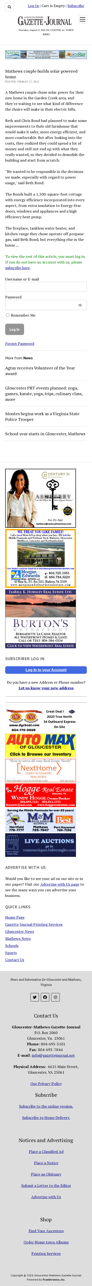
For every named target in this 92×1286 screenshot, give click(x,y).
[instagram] (55, 997)
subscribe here (17, 267)
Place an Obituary (46, 1174)
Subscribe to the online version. (46, 1106)
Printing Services (46, 1253)
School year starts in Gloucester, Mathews (45, 433)
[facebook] (45, 997)
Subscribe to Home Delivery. (46, 1117)
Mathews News (18, 938)
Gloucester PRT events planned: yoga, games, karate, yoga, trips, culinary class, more (44, 393)
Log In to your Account (46, 670)
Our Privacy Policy (46, 1083)
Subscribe (75, 5)
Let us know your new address (46, 688)
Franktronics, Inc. (54, 1279)
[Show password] (80, 305)
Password (13, 297)
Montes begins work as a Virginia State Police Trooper (42, 416)
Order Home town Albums (46, 1242)
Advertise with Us (46, 1196)
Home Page (15, 917)
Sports (11, 952)
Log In (33, 5)
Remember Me (22, 315)
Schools (11, 945)
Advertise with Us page (59, 884)
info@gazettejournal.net (53, 1055)
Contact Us (14, 959)
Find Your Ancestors (46, 1230)
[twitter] (34, 997)
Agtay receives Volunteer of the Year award (40, 370)
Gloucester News (19, 931)
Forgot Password (19, 343)
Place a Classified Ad (46, 1151)
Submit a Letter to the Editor (46, 1185)
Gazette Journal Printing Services (34, 924)
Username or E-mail (22, 279)
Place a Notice (46, 1162)
